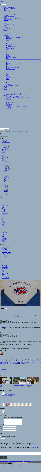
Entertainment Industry (5, 142)
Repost (5, 188)
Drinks (7, 50)
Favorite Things (6, 20)
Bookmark (5, 168)
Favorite (5, 174)
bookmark (6, 252)
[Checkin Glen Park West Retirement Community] (19, 380)
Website (1, 430)
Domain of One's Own (5, 205)
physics (3, 223)
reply (5, 273)
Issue (5, 178)
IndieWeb (5, 89)
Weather (5, 191)
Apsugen (5, 27)
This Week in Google (4, 232)
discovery (3, 204)
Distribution (6, 144)
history (3, 210)
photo (5, 268)
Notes (10, 69)
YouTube (4, 241)
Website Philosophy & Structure (9, 7)
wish (3, 279)
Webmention (4, 239)
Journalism (3, 152)
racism (3, 226)
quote (3, 270)
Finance (5, 145)
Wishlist (8, 83)
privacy (3, 225)
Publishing (5, 147)
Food (3, 149)
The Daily (4, 231)
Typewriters (4, 193)
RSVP (5, 189)
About (3, 6)
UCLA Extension (8, 99)
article (5, 249)
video (3, 276)
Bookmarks (11, 44)
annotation (5, 248)
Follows (11, 57)
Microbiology (6, 164)
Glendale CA (7, 363)
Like (4, 181)
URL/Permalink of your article (6, 451)
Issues (23, 59)
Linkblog (17, 32)
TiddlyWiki (10, 24)
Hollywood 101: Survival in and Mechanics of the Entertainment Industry (17, 97)
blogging (3, 199)
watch (5, 278)
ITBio (3, 215)
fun (14, 348)
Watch (5, 190)
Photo (5, 183)
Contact (3, 111)
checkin (6, 253)
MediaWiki (6, 26)
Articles (11, 40)
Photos (8, 70)
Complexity (6, 162)
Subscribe (5, 30)
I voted (11, 363)
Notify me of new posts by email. (8, 436)
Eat (4, 171)
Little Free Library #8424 (8, 28)
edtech (3, 207)
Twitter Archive (6, 87)
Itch (4, 179)
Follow (5, 175)
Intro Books (10, 107)
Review (3, 159)
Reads (7, 74)
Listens (12, 67)
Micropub (3, 218)
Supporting (12, 18)
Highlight (5, 176)
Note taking (4, 157)
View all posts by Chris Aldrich (34, 360)
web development (5, 238)
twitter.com (13, 394)
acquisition (5, 247)
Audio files (8, 42)
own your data (4, 221)
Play (4, 184)
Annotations (9, 39)
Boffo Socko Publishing (8, 110)
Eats (7, 51)
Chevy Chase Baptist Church (33, 362)
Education (3, 141)
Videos (14, 81)
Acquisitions (14, 37)
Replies (7, 76)
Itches (19, 61)
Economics (3, 140)
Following (9, 12)
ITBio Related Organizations (10, 103)
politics (3, 224)
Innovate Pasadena (4, 214)
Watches (12, 85)
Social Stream (6, 86)
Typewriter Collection (7, 91)
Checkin (5, 169)
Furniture (3, 150)
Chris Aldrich (2, 1)
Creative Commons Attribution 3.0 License (16, 465)
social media (5, 230)
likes (7, 65)
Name (1, 426)
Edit (4, 172)
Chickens (10, 48)
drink (4, 255)
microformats (4, 217)
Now (8, 10)
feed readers (4, 209)
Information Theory (7, 163)
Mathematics (6, 98)
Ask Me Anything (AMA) (8, 19)
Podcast (3, 158)
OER (2, 220)
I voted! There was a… (30, 385)
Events (24, 362)
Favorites (8, 55)
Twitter (3, 234)
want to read (4, 236)
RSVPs (9, 79)
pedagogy (3, 222)
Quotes (7, 72)
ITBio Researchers (9, 104)
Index (5, 9)
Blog (3, 29)
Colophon (5, 22)
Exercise (8, 53)
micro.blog (3, 216)
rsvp (4, 275)
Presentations (6, 92)
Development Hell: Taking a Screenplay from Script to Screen (15, 96)
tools (3, 233)
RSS (2, 228)
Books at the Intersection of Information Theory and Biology (17, 106)
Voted (1, 385)
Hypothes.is (4, 211)
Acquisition (6, 166)
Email (1, 428)
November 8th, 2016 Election (9, 310)
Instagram (5, 177)
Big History (6, 161)
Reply (5, 187)
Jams (13, 63)
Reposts (8, 78)
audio (3, 250)
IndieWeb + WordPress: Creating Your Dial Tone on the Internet (16, 94)
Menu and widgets (3, 4)
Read (5, 186)
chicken (3, 254)
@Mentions (10, 16)
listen (5, 265)
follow (4, 259)
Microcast (6, 34)
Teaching (5, 95)
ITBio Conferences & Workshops (11, 102)
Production (5, 146)
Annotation (6, 167)
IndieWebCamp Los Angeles (15, 315)
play (3, 269)
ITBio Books (8, 105)
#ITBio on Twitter (9, 109)
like (4, 264)
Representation (6, 148)
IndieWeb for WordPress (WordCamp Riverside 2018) (14, 93)
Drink (5, 170)
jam (3, 262)
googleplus (4, 369)
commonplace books (5, 201)
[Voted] (6, 380)
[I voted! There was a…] (33, 380)
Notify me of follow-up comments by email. (11, 433)
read (5, 271)
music (2, 219)
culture (3, 203)
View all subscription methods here (31, 131)
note (5, 267)
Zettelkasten (4, 242)
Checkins (11, 46)
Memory (3, 155)
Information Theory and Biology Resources (11, 101)
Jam (4, 180)
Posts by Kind (6, 35)
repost (4, 274)
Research (3, 88)
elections (3, 363)
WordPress (3, 194)
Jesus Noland (7, 394)
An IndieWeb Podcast (8, 33)
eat (4, 256)
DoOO (2, 206)
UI (2, 235)
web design (3, 237)
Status (1, 362)
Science (3, 160)
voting (18, 363)
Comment (2, 424)
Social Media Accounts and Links (9, 8)
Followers (10, 14)
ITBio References (9, 108)
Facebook (3, 208)
